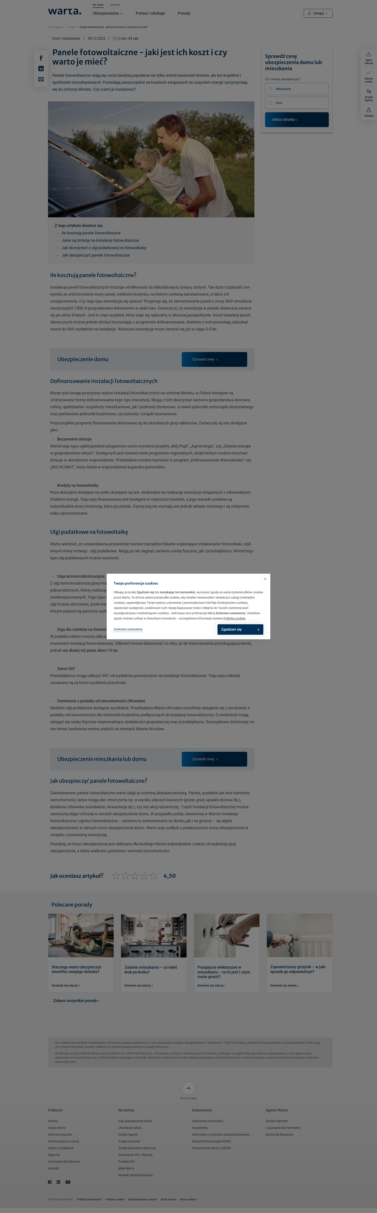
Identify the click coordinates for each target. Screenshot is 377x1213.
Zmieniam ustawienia (128, 629)
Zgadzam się (231, 629)
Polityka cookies (234, 618)
